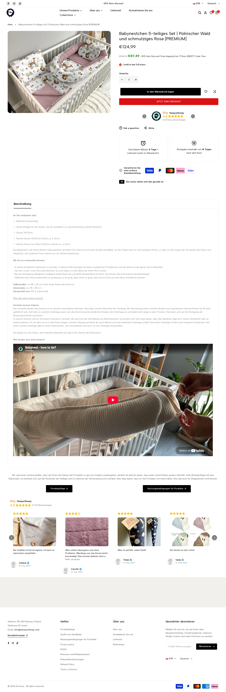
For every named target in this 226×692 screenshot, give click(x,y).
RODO (63, 649)
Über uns (117, 629)
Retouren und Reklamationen (75, 654)
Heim (10, 24)
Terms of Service (68, 669)
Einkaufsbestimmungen (72, 659)
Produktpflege (67, 629)
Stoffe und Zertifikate (71, 634)
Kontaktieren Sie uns (123, 634)
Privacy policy (67, 644)
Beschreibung (22, 204)
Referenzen (118, 644)
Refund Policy (67, 664)
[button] (206, 91)
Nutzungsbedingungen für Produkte (78, 639)
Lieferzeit (117, 639)
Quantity (123, 73)
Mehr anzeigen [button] (72, 559)
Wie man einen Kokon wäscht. (28, 298)
